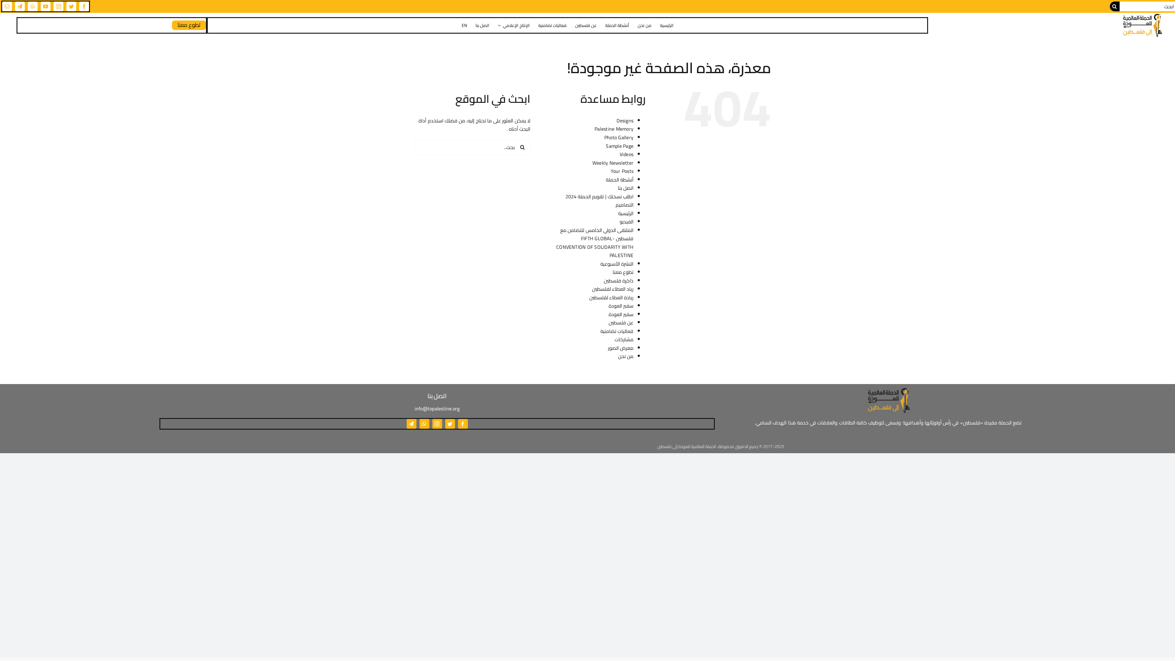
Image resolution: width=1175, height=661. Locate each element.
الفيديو (626, 221)
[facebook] (84, 6)
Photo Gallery (618, 137)
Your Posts (622, 171)
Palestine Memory (614, 128)
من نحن (625, 356)
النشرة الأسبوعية (616, 263)
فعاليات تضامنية (616, 331)
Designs (625, 120)
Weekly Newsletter (612, 162)
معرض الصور (620, 348)
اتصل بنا (625, 187)
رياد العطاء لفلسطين (612, 288)
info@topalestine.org (437, 408)
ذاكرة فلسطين (618, 280)
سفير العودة (621, 305)
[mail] (7, 6)
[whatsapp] (33, 6)
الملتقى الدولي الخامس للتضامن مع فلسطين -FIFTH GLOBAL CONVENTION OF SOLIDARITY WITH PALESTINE (594, 243)
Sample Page (619, 146)
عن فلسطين (621, 322)
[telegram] (20, 6)
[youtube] (45, 6)
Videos (626, 154)
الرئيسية (625, 213)
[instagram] (58, 6)
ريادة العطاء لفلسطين (611, 297)
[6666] (1142, 25)
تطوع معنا (623, 272)
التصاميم (624, 204)
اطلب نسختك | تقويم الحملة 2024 (599, 196)
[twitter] (71, 6)
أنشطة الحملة (619, 179)
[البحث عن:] (472, 146)
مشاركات (624, 339)
